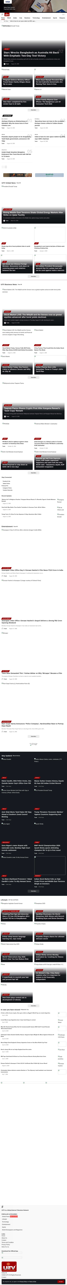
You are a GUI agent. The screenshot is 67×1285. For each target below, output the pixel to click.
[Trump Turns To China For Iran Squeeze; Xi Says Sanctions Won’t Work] (61, 515)
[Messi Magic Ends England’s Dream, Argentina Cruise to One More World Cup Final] (62, 1044)
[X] (8, 1272)
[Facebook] (7, 1272)
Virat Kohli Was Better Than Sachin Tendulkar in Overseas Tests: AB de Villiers (23, 507)
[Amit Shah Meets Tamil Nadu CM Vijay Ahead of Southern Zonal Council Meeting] (17, 798)
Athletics (4, 149)
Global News (7, 209)
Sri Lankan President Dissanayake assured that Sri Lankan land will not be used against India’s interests (50, 268)
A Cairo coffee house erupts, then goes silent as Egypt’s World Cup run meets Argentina (25, 1013)
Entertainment (7, 526)
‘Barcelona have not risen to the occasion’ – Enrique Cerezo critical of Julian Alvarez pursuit (50, 123)
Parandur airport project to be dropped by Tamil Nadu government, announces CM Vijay (16, 139)
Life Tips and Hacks (13, 899)
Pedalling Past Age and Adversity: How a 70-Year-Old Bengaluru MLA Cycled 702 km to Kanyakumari (15, 916)
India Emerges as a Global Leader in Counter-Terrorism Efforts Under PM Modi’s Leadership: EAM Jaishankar (48, 443)
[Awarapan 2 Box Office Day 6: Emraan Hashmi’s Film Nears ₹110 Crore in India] (33, 548)
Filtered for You (25, 1009)
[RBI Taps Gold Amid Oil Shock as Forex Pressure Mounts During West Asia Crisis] (62, 1058)
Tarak (7, 64)
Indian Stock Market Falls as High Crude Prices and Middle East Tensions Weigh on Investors (49, 881)
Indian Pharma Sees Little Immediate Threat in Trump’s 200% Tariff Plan (49, 369)
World (37, 808)
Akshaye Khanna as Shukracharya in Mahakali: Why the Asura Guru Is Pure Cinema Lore (15, 123)
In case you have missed (10, 1010)
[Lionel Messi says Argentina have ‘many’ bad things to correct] (62, 1021)
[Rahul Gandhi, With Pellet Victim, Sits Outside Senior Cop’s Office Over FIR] (17, 767)
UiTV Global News (9, 183)
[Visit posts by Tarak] (4, 64)
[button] (61, 1281)
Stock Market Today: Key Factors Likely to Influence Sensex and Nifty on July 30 (16, 369)
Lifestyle (5, 911)
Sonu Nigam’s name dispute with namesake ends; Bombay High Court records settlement (16, 848)
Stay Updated (7, 756)
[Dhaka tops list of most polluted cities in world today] (17, 234)
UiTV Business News (9, 284)
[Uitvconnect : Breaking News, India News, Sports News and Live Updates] (6, 14)
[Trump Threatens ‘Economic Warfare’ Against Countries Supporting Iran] (49, 798)
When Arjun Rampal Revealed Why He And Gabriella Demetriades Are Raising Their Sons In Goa (49, 82)
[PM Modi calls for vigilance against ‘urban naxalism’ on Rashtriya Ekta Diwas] (17, 430)
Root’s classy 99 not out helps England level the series (16, 1049)
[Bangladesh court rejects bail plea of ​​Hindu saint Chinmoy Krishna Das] (49, 234)
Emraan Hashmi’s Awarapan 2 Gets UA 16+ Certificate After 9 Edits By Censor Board (24, 1063)
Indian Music (6, 842)
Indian (5, 76)
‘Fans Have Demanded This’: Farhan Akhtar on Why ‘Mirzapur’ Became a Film (32, 673)
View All (19, 183)
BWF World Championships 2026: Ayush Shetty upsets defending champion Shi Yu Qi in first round (47, 848)
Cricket (6, 98)
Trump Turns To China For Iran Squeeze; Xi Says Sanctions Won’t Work (21, 514)
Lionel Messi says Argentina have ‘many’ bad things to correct (18, 1020)
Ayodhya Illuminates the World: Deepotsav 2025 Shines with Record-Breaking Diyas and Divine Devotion (50, 916)
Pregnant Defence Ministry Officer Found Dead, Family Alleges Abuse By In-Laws (16, 82)
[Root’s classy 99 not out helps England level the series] (62, 1051)
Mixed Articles (16, 755)
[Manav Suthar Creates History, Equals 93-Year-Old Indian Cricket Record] (49, 767)
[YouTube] (9, 1272)
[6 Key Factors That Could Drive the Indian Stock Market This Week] (49, 336)
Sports (37, 777)
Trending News (14, 911)
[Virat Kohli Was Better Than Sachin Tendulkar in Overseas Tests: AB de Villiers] (61, 508)
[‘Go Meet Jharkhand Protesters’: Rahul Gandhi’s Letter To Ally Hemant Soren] (17, 865)
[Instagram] (10, 1272)
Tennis (37, 842)
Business (7, 311)
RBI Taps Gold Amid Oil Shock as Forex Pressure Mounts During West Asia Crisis (23, 1056)
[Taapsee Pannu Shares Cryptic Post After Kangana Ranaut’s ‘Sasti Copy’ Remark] (33, 400)
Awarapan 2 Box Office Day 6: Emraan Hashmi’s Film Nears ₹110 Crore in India (32, 570)
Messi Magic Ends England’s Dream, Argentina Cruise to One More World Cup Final (24, 1042)
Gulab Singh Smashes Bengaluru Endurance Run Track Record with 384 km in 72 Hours (23, 21)
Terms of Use (32, 1281)
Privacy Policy (23, 1281)
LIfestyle (4, 900)
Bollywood (40, 76)
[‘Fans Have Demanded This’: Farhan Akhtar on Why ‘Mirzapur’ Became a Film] (33, 651)
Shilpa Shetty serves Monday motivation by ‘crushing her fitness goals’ (49, 957)
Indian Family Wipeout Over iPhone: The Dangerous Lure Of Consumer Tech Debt (48, 102)
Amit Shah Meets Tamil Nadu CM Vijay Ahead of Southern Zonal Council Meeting (16, 814)
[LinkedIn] (11, 1272)
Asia (4, 243)
